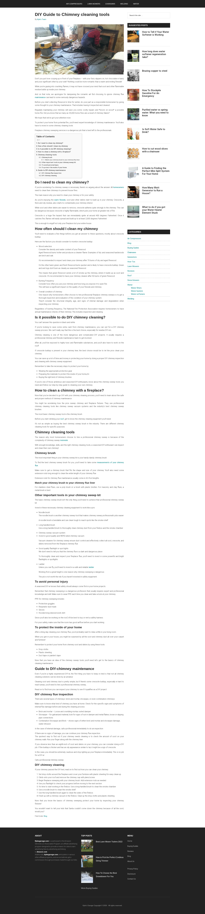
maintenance (40, 97)
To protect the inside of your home (54, 167)
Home (129, 841)
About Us (130, 861)
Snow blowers (133, 280)
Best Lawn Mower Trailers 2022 (109, 842)
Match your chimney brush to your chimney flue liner (62, 160)
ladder (91, 567)
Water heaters (137, 291)
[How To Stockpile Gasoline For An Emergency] (133, 95)
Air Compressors (134, 238)
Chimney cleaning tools (47, 155)
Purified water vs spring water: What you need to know (155, 112)
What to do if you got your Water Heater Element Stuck (153, 210)
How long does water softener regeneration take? (154, 54)
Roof (129, 275)
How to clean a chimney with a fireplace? (54, 152)
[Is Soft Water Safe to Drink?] (133, 134)
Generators (132, 257)
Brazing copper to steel (154, 70)
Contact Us (131, 879)
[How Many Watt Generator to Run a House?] (133, 192)
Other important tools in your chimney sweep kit (59, 162)
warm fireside (60, 200)
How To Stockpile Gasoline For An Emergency (151, 93)
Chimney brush (47, 157)
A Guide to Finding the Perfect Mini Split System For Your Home (156, 171)
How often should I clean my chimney (53, 146)
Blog (45, 816)
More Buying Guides (89, 888)
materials (64, 440)
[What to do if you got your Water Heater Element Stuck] (133, 212)
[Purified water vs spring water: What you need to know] (133, 114)
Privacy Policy (132, 869)
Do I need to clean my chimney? (50, 143)
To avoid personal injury (50, 165)
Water (130, 285)
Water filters (136, 288)
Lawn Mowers (133, 266)
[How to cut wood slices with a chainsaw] (133, 153)
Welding (130, 299)
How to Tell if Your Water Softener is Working (155, 33)
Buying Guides (133, 248)
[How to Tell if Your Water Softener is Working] (133, 36)
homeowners (118, 187)
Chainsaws (131, 252)
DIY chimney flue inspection (51, 173)
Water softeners (138, 294)
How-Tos (131, 262)
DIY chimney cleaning (49, 175)
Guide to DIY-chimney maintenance (52, 170)
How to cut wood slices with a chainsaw (155, 150)
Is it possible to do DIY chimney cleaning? (54, 149)
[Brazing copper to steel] (133, 75)
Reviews (130, 271)
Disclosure (131, 874)
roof (62, 419)
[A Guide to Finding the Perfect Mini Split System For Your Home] (133, 173)
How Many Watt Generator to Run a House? (152, 190)
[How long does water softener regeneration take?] (133, 56)
